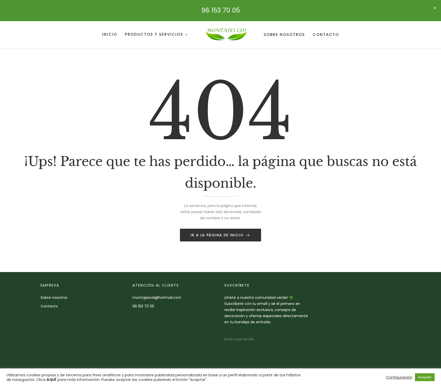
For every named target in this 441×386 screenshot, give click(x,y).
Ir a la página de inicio (218, 235)
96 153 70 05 (220, 10)
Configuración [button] (399, 377)
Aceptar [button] (425, 377)
